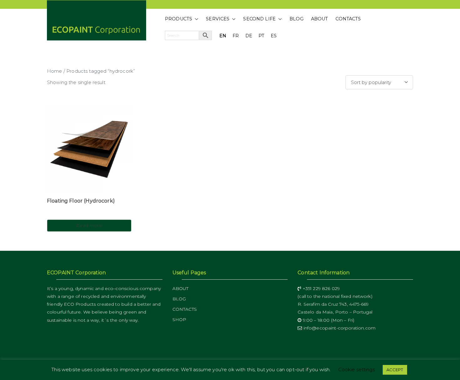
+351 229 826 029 (320, 288)
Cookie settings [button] (356, 374)
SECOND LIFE (259, 19)
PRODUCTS (178, 19)
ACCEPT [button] (394, 374)
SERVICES (217, 19)
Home (54, 71)
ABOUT (319, 19)
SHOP (179, 319)
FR (236, 36)
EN (222, 36)
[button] (195, 19)
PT (261, 36)
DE (248, 36)
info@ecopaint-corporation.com (339, 328)
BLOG (296, 19)
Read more (89, 225)
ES (274, 36)
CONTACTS (348, 19)
